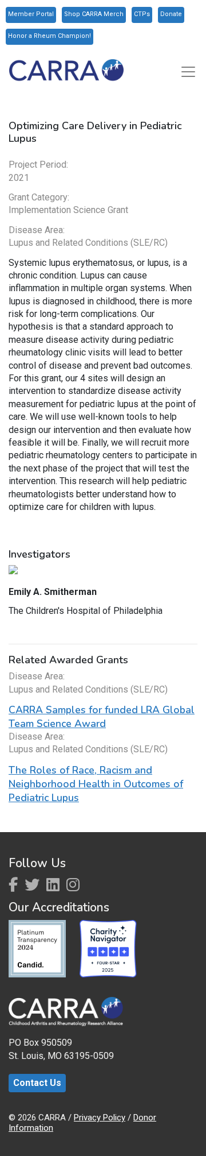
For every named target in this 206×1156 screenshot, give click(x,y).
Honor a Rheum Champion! (49, 36)
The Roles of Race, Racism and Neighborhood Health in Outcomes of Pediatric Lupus (96, 784)
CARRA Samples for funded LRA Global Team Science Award (102, 716)
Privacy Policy (99, 1117)
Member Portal (31, 14)
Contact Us (37, 1082)
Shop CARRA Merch (94, 14)
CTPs (142, 14)
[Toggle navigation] (188, 71)
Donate (171, 14)
